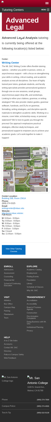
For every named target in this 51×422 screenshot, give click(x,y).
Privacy (30, 331)
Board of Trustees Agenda (34, 308)
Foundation (31, 280)
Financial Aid (9, 280)
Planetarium (9, 314)
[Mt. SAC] (25, 3)
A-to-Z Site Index (11, 340)
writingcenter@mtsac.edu (13, 208)
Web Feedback (10, 358)
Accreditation (32, 300)
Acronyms (8, 344)
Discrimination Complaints (32, 317)
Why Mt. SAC (32, 290)
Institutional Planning (35, 327)
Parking (7, 311)
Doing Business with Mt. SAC (36, 323)
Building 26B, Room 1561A (14, 198)
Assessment (9, 273)
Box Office (8, 304)
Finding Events (33, 276)
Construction (32, 313)
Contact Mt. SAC (11, 347)
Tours (6, 318)
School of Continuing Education (12, 284)
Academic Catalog (34, 270)
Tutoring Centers (13, 9)
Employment (32, 273)
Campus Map (9, 307)
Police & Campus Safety (14, 354)
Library (29, 283)
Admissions (8, 270)
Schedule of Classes (35, 287)
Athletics (7, 300)
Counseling (8, 276)
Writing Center (10, 62)
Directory (7, 351)
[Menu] (47, 2)
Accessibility (32, 304)
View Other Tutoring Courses (14, 250)
